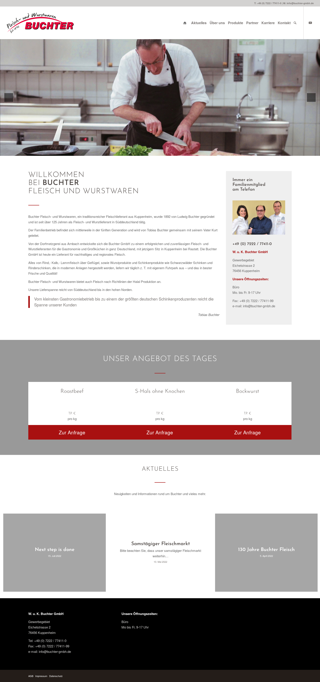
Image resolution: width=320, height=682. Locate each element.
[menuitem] (186, 23)
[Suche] (295, 23)
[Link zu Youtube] (310, 22)
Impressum (41, 676)
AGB (30, 676)
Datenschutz (56, 676)
